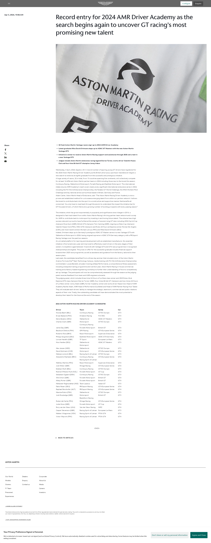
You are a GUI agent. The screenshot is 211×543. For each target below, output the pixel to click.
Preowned (9, 492)
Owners (8, 484)
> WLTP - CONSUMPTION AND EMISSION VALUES (18, 519)
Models (8, 480)
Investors (42, 492)
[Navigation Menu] (9, 3)
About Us (42, 480)
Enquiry (25, 480)
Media (41, 484)
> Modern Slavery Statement (13, 506)
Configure (186, 3)
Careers (42, 488)
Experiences (9, 496)
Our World (9, 477)
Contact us (26, 484)
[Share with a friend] (6, 162)
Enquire (198, 3)
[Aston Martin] (105, 3)
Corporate (43, 477)
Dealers (25, 477)
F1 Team (8, 488)
